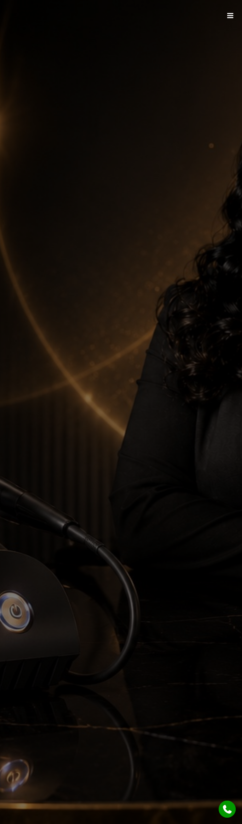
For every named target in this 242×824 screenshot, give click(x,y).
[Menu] (230, 15)
